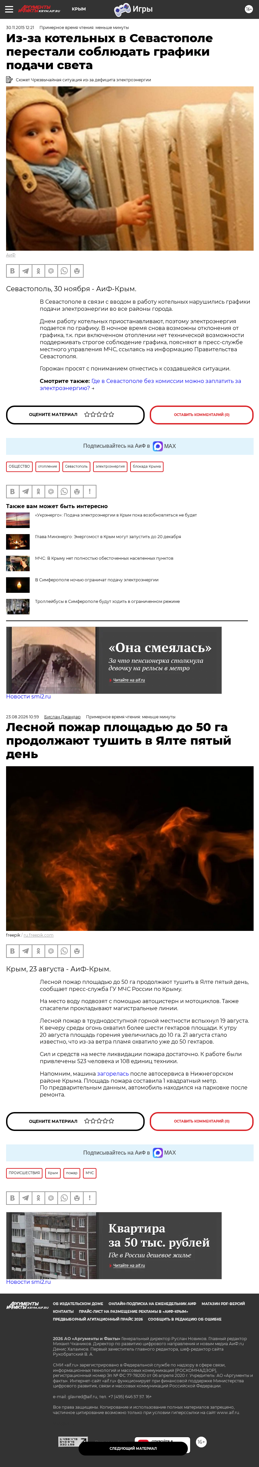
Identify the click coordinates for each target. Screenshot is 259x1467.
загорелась (113, 1074)
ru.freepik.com (39, 935)
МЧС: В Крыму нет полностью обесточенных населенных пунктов (104, 558)
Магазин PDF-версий (223, 1304)
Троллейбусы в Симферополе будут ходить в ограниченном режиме (107, 601)
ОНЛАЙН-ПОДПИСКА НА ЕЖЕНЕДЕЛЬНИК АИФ (152, 1304)
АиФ (11, 254)
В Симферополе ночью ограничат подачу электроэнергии (97, 579)
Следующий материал (133, 1448)
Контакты (63, 1311)
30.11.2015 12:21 (20, 27)
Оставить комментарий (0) (202, 415)
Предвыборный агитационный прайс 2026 (98, 1319)
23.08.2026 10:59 (22, 716)
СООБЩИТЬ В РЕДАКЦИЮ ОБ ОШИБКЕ (185, 1319)
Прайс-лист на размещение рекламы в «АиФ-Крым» (133, 1311)
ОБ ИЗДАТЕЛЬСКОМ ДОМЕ (78, 1304)
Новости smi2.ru (28, 696)
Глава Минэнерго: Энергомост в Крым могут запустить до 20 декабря (108, 536)
